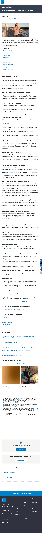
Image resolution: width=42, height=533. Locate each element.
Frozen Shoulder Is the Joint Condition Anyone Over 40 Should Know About (18, 347)
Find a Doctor (21, 449)
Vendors (25, 515)
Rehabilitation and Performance (8, 474)
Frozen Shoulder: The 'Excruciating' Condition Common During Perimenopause (19, 345)
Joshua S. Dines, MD (15, 18)
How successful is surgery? (8, 69)
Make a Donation (5, 522)
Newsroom (17, 503)
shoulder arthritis (34, 174)
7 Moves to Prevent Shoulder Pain (10, 342)
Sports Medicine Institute (7, 477)
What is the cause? (6, 55)
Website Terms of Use (35, 508)
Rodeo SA (9, 419)
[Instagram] (10, 506)
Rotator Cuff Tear (6, 324)
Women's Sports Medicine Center (9, 480)
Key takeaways (6, 71)
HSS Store (17, 511)
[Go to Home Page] (4, 500)
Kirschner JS (21, 425)
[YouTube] (8, 506)
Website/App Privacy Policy (35, 512)
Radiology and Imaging (7, 482)
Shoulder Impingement (7, 322)
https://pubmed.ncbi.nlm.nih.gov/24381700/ (10, 406)
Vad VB (25, 425)
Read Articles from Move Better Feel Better (7, 514)
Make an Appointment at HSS (21, 493)
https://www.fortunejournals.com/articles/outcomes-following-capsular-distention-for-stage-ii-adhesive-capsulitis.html (19, 428)
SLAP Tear (5, 317)
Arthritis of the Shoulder (7, 327)
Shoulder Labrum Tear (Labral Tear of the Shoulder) (13, 319)
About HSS (17, 501)
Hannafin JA (17, 398)
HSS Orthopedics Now (21, 460)
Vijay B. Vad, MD (23, 18)
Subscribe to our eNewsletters (5, 518)
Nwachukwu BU (35, 408)
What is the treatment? (7, 62)
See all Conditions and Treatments (9, 487)
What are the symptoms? (8, 52)
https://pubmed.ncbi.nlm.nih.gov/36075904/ (21, 420)
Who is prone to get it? (7, 57)
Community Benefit (17, 507)
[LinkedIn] (13, 506)
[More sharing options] (41, 272)
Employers (26, 512)
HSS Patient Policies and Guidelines (35, 502)
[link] (41, 260)
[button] (37, 392)
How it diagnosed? (6, 59)
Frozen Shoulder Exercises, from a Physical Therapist (13, 309)
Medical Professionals (27, 506)
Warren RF (12, 430)
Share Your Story (5, 510)
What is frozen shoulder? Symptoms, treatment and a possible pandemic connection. (20, 352)
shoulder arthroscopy (19, 216)
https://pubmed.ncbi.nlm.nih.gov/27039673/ (10, 416)
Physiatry (4, 469)
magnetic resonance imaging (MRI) (12, 172)
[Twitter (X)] (5, 506)
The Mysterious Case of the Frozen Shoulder (12, 340)
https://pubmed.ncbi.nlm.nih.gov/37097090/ (10, 402)
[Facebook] (3, 506)
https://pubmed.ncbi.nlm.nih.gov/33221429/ (21, 411)
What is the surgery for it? (8, 64)
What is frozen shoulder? (8, 50)
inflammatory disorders (6, 86)
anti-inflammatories (20, 199)
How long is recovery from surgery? (10, 67)
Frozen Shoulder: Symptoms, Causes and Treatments (13, 355)
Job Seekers (26, 510)
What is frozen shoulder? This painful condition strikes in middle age (16, 350)
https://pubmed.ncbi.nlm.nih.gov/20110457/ (29, 423)
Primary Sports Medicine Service (9, 472)
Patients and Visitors (26, 501)
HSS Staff (26, 518)
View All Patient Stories (20, 363)
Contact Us (17, 514)
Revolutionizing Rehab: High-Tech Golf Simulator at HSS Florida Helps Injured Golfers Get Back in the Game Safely (20, 337)
